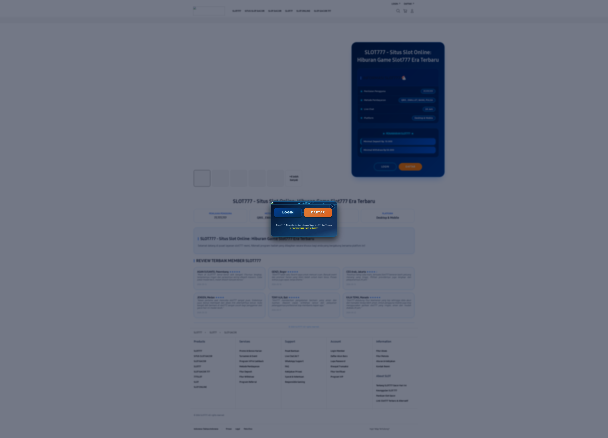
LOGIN (288, 212)
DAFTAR (318, 212)
